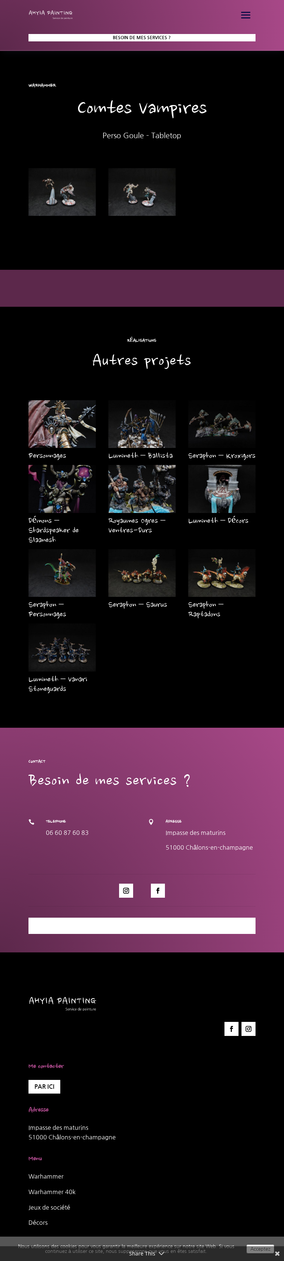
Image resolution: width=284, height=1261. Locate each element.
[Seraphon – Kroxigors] (222, 424)
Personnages (47, 456)
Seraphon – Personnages (47, 610)
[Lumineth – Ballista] (142, 424)
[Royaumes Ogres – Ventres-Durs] (142, 489)
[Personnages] (62, 424)
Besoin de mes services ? (142, 37)
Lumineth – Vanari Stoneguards (57, 684)
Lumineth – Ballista (140, 456)
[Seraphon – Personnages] (62, 573)
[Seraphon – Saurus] (142, 573)
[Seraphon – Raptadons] (222, 573)
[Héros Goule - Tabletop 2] (142, 215)
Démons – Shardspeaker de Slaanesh (53, 531)
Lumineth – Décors (218, 521)
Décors (38, 1223)
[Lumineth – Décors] (222, 489)
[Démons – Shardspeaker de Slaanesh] (62, 489)
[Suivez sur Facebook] (158, 891)
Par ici (44, 1087)
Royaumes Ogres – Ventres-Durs (136, 526)
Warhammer (46, 1176)
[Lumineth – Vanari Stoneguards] (62, 647)
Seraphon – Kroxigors (222, 456)
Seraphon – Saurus (137, 605)
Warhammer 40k (51, 1192)
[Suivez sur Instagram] (126, 891)
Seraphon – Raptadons (205, 610)
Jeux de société (49, 1207)
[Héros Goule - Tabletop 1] (62, 215)
